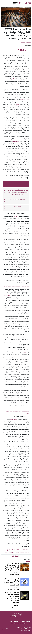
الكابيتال (27, 550)
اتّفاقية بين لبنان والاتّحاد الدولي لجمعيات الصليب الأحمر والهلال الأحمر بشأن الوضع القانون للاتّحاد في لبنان (18, 192)
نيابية (13, 141)
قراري (12, 79)
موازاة (16, 552)
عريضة (17, 141)
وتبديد (9, 286)
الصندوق (27, 286)
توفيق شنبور (15, 607)
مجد (13, 550)
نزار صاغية (16, 589)
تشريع (8, 550)
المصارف (22, 552)
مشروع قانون (7, 295)
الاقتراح (16, 216)
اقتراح (17, 104)
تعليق (21, 411)
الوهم (13, 286)
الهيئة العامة (13, 623)
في (18, 552)
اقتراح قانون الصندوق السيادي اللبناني (18, 183)
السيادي (22, 286)
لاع (26, 411)
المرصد (18, 411)
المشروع (24, 352)
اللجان (11, 621)
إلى (20, 550)
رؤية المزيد (16, 572)
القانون (27, 413)
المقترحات (28, 621)
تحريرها (12, 552)
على (25, 411)
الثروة (5, 286)
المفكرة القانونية (26, 42)
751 (21, 99)
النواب (23, 621)
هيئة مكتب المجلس (20, 623)
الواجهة (17, 550)
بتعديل (27, 99)
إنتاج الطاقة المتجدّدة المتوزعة (17, 199)
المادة (23, 99)
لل (28, 411)
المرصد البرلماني (14, 574)
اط (27, 411)
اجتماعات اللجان (27, 623)
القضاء (6, 552)
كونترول (23, 550)
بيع (16, 286)
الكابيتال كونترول (18, 206)
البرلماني (14, 411)
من (9, 552)
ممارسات (26, 552)
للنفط (18, 286)
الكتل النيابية (16, 621)
